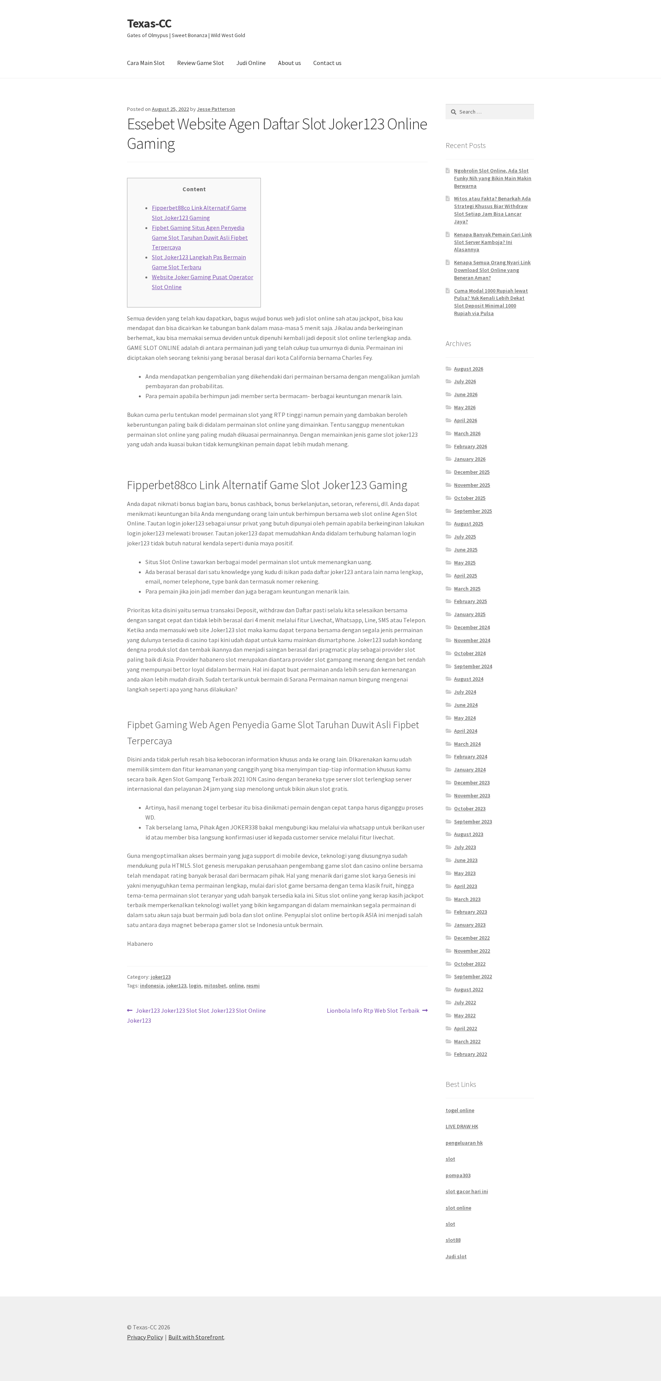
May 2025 (464, 562)
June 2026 (465, 394)
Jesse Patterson (216, 109)
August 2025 (468, 523)
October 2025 (469, 497)
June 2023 (465, 860)
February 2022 (470, 1054)
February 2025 (470, 601)
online (236, 985)
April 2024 (465, 730)
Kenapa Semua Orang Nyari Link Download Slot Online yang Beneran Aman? (492, 270)
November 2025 (472, 484)
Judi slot (456, 1256)
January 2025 (469, 614)
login (195, 985)
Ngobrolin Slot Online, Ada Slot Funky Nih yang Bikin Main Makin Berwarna (492, 178)
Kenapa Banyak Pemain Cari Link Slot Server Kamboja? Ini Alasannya (493, 242)
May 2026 (464, 407)
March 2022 (467, 1041)
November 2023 (472, 795)
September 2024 (473, 666)
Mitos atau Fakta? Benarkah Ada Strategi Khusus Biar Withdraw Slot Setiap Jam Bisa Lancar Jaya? (492, 209)
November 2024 (472, 640)
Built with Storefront (196, 1337)
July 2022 (465, 1002)
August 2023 (468, 834)
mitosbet (215, 985)
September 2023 (473, 821)
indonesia (152, 985)
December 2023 (472, 782)
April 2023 (465, 886)
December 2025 (472, 471)
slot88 (453, 1239)
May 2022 (464, 1015)
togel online (460, 1110)
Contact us (327, 63)
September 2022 (473, 976)
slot (450, 1158)
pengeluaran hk (464, 1142)
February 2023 (470, 911)
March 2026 (467, 433)
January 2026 (469, 458)
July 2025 (465, 536)
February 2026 (470, 446)
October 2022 (469, 963)
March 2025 (467, 588)
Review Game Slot (200, 63)
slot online (458, 1207)
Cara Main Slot (146, 63)
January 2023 (469, 924)
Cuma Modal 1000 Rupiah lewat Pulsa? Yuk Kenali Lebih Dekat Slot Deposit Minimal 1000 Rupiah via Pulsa (491, 302)
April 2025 (465, 575)
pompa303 (458, 1175)
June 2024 (465, 704)
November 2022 (472, 950)
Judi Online (251, 63)
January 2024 (469, 769)
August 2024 (468, 678)
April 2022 (465, 1028)
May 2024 (464, 717)
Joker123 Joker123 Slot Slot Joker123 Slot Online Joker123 (196, 1015)
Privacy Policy (145, 1337)
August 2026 (468, 368)
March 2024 (467, 743)
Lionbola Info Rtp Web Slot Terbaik (373, 1011)
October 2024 (469, 653)
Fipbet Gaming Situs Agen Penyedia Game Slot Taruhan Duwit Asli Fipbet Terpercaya (200, 237)
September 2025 (473, 511)
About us (289, 63)
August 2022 (468, 989)
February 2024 (470, 756)
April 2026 (465, 420)
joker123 (161, 976)
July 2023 (465, 847)
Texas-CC (149, 23)
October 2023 (469, 808)
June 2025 (465, 549)
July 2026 (465, 381)
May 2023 (464, 873)
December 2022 (472, 937)
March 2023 (467, 899)
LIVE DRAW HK (462, 1126)
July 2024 (465, 691)
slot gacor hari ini (467, 1191)
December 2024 (472, 627)
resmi (253, 985)
